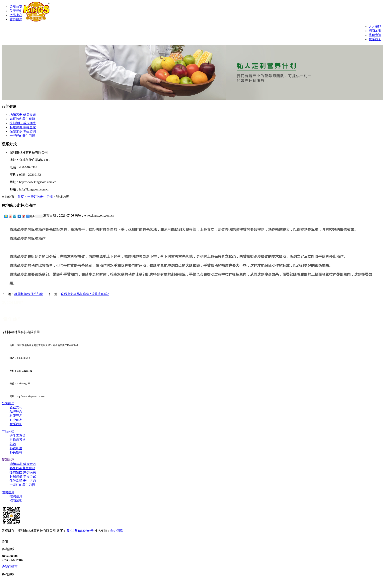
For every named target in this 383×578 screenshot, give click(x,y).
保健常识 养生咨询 (23, 131)
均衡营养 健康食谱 (23, 114)
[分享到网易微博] (23, 216)
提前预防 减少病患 (23, 123)
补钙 (13, 444)
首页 (21, 196)
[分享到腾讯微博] (14, 216)
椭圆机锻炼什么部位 (28, 294)
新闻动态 (8, 459)
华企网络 (116, 530)
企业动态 (16, 420)
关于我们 (16, 11)
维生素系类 (18, 435)
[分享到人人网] (19, 216)
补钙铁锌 (16, 452)
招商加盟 (375, 30)
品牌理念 (16, 411)
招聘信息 (8, 492)
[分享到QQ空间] (6, 216)
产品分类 (8, 431)
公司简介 (8, 403)
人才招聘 (375, 26)
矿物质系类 (18, 440)
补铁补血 (16, 448)
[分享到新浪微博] (10, 216)
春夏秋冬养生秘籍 (22, 119)
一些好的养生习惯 (22, 135)
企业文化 (16, 407)
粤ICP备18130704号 (80, 530)
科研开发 (16, 415)
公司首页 (16, 6)
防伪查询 (375, 35)
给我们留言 (10, 566)
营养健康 (16, 19)
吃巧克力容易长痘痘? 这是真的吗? (85, 294)
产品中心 (16, 15)
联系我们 (375, 39)
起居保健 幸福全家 (23, 127)
